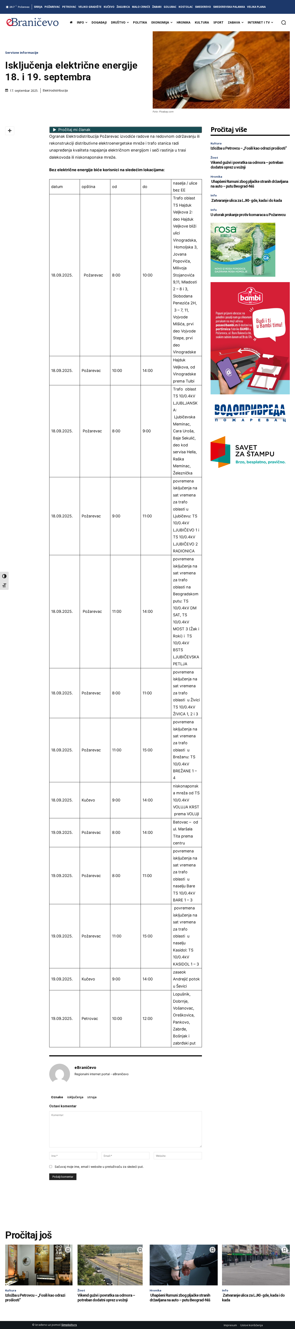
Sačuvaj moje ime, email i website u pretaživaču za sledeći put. (99, 1166)
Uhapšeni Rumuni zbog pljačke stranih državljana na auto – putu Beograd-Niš (249, 183)
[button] (283, 22)
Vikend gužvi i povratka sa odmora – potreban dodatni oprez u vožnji (106, 1297)
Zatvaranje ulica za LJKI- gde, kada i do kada (246, 200)
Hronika (216, 177)
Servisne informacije (21, 52)
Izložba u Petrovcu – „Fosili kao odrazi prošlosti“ (249, 148)
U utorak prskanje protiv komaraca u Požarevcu (248, 214)
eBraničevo (85, 1067)
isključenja (75, 1097)
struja (92, 1097)
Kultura (216, 143)
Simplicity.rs (69, 1324)
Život (214, 158)
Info (214, 195)
